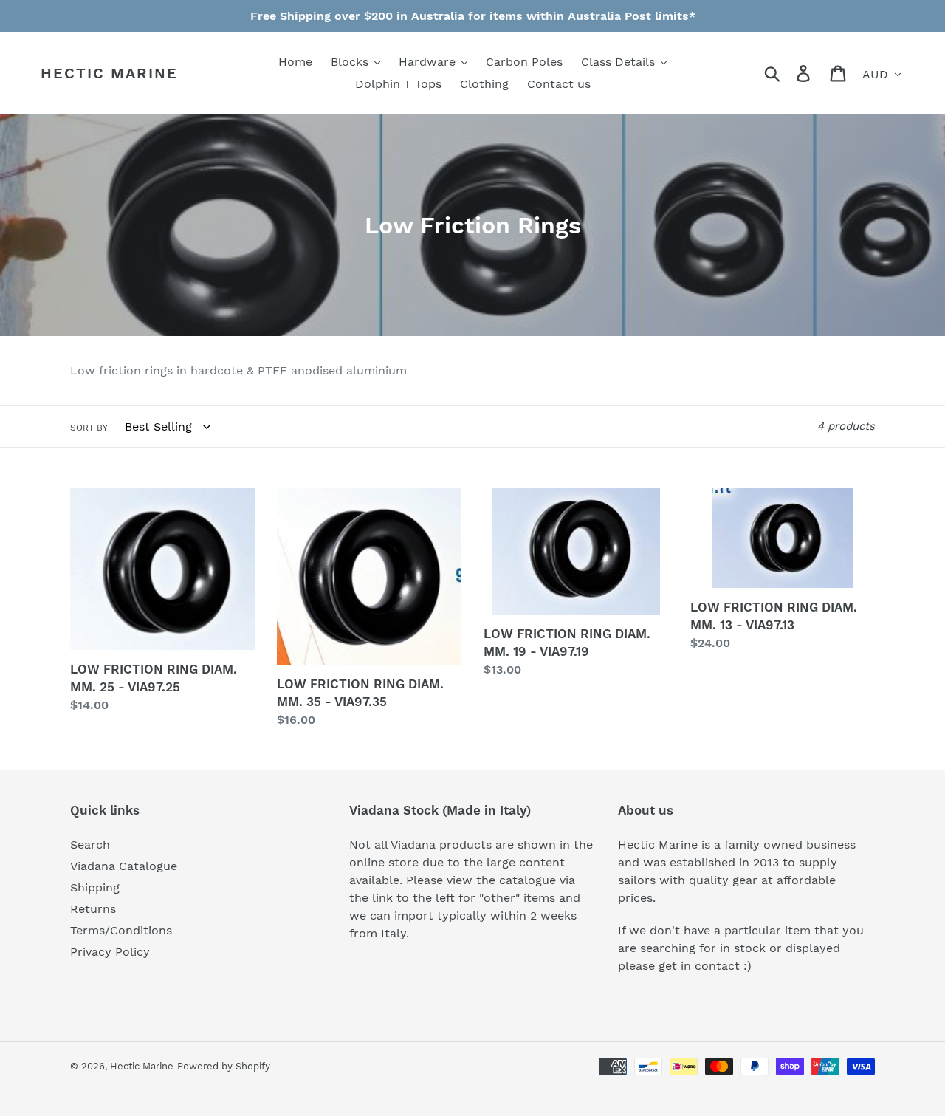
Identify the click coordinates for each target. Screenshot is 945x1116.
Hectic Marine (109, 73)
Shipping (95, 887)
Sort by (89, 427)
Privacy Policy (110, 952)
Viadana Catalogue (123, 866)
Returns (93, 909)
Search (90, 845)
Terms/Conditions (121, 930)
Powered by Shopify (223, 1066)
